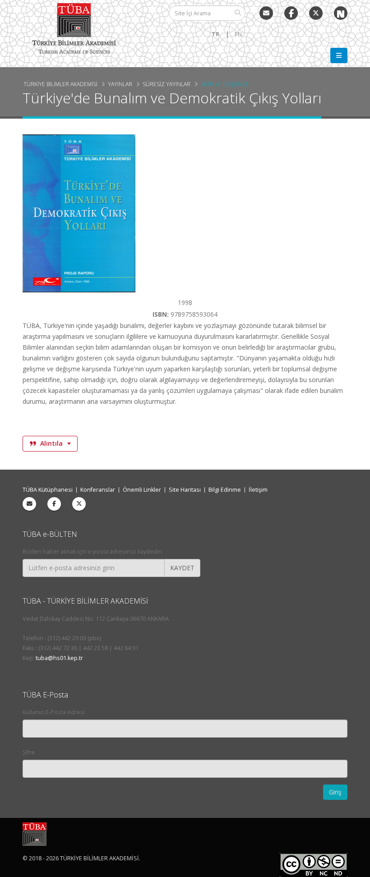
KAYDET (182, 567)
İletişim (258, 490)
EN (238, 34)
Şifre (29, 752)
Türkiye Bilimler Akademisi (60, 84)
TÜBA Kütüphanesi (48, 490)
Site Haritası (185, 490)
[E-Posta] (266, 13)
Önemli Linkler (142, 490)
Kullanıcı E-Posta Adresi (54, 712)
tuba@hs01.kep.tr (59, 658)
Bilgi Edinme (224, 490)
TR (215, 34)
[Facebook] (54, 504)
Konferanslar (97, 490)
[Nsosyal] (340, 13)
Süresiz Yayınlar (166, 84)
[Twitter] (316, 13)
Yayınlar (120, 84)
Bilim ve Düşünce (225, 84)
